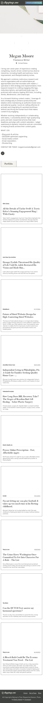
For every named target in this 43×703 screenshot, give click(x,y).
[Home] (10, 3)
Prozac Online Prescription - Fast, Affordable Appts (19, 451)
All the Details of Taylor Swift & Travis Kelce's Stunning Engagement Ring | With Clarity (21, 211)
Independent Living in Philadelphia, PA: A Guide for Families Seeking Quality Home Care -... (21, 372)
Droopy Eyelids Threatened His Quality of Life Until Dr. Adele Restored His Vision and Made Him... (21, 265)
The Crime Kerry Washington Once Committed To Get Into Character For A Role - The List (21, 557)
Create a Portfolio (33, 3)
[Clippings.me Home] (9, 693)
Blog (39, 693)
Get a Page (32, 693)
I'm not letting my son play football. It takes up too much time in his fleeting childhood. (20, 503)
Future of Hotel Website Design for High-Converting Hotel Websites (19, 315)
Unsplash (27, 699)
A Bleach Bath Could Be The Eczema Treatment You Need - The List (20, 658)
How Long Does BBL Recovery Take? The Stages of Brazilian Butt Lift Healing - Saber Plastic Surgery (21, 399)
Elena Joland (18, 699)
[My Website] (3, 154)
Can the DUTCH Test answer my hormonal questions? (18, 609)
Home (25, 693)
